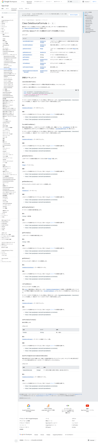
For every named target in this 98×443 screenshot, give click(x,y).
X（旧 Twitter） (75, 425)
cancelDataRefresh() (28, 41)
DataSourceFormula (43, 42)
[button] (8, 22)
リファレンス (14, 8)
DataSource (43, 52)
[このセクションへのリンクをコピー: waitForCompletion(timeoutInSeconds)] (49, 356)
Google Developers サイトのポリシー (43, 395)
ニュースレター (75, 423)
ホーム (22, 1)
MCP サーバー (57, 1)
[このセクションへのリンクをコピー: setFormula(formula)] (37, 320)
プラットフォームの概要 (25, 420)
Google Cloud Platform (57, 434)
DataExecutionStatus (27, 267)
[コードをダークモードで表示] (76, 90)
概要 (2, 8)
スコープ (52, 114)
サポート (27, 8)
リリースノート (23, 425)
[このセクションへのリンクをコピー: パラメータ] (29, 326)
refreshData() (26, 63)
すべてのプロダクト (69, 434)
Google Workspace (30, 19)
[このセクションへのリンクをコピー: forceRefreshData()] (37, 124)
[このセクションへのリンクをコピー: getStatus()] (31, 258)
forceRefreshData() (28, 45)
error (26, 289)
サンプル (21, 8)
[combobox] (74, 1)
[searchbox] (9, 13)
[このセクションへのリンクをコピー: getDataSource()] (34, 181)
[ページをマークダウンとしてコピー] (53, 23)
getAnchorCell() (27, 48)
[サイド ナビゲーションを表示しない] (16, 440)
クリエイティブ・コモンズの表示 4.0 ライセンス (48, 394)
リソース (48, 1)
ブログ (73, 420)
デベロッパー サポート (24, 427)
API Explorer (48, 427)
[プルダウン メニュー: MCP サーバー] (61, 1)
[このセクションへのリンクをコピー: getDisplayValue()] (36, 207)
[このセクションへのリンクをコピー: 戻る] (25, 105)
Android (36, 434)
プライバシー (27, 440)
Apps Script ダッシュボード (51, 423)
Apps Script (29, 1)
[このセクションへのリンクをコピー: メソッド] (29, 35)
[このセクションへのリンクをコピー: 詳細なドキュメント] (38, 78)
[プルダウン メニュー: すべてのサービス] (43, 1)
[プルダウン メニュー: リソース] (51, 1)
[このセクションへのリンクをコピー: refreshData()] (33, 284)
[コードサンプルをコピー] (78, 90)
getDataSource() (27, 52)
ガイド (7, 8)
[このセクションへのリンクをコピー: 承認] (25, 112)
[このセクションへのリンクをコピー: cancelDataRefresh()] (37, 82)
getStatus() (26, 59)
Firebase (48, 434)
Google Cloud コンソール (51, 425)
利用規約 (21, 429)
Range (41, 48)
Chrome (42, 434)
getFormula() (26, 57)
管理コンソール (49, 420)
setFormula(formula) (28, 67)
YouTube (74, 427)
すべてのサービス (38, 1)
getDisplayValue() (27, 54)
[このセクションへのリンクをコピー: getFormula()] (32, 233)
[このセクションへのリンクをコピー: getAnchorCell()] (34, 156)
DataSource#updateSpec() (53, 289)
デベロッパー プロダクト (25, 423)
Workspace (13, 2)
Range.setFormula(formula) (32, 28)
